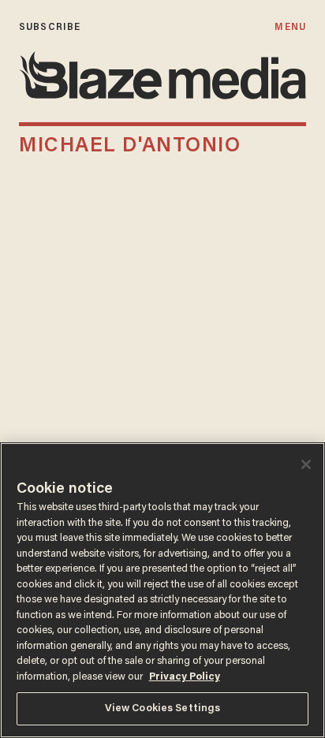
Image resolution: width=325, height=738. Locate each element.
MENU (290, 27)
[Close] (306, 464)
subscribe (49, 27)
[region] (162, 590)
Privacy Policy (184, 677)
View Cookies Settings (163, 708)
